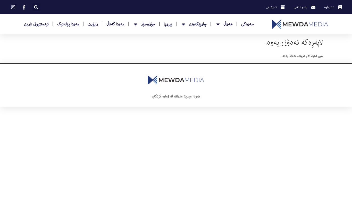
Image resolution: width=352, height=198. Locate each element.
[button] (36, 7)
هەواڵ (228, 24)
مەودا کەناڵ (115, 24)
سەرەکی (247, 24)
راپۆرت (93, 24)
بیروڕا (168, 24)
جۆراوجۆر (148, 24)
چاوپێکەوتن (198, 24)
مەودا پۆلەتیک (68, 24)
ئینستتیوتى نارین (36, 24)
